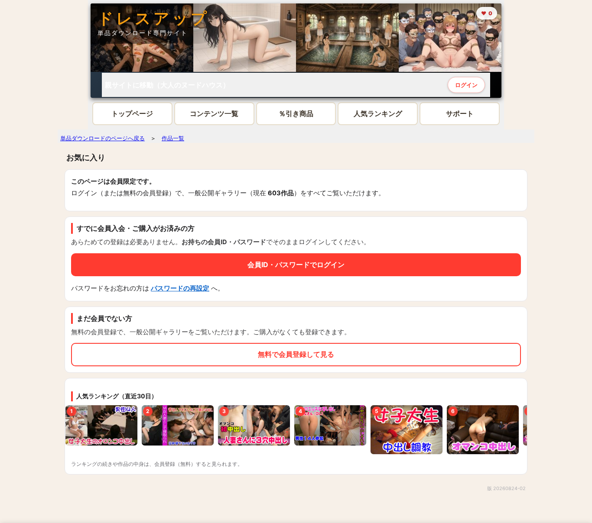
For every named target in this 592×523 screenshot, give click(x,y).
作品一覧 (173, 138)
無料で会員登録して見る (296, 354)
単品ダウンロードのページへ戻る (102, 138)
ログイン (466, 84)
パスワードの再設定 (180, 288)
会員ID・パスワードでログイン (296, 264)
